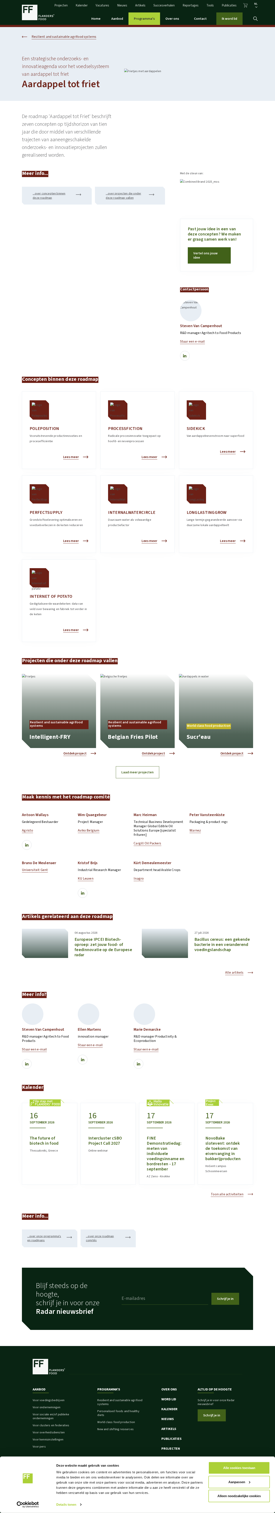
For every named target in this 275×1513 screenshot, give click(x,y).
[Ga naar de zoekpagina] (255, 19)
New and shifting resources (115, 1429)
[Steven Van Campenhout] (191, 310)
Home (96, 18)
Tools (210, 5)
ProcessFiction (125, 429)
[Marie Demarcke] (144, 1014)
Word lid (168, 1399)
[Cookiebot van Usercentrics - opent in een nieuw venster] (28, 1504)
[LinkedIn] (185, 356)
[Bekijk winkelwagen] (245, 5)
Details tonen (66, 1504)
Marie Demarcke (147, 1029)
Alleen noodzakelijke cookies (239, 1496)
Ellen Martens (89, 1029)
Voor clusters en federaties (51, 1425)
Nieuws (122, 5)
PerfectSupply (46, 513)
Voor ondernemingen (46, 1407)
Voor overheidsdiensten (49, 1432)
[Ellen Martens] (88, 1014)
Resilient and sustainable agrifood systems (119, 1402)
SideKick (196, 429)
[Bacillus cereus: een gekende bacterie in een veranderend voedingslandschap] (165, 943)
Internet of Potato (51, 596)
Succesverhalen (164, 5)
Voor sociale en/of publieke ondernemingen (51, 1416)
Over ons (172, 18)
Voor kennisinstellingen (48, 1439)
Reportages (191, 5)
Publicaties (229, 5)
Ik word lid (229, 18)
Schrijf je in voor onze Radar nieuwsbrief (216, 1402)
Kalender (82, 5)
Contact (200, 18)
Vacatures (102, 5)
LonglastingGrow (207, 513)
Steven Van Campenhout (201, 326)
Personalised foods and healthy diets (118, 1413)
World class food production (116, 1422)
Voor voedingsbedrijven (48, 1400)
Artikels (140, 5)
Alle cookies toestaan (239, 1468)
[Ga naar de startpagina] (38, 12)
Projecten (61, 5)
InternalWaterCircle (131, 513)
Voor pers (39, 1447)
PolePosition (44, 429)
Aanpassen (236, 1482)
